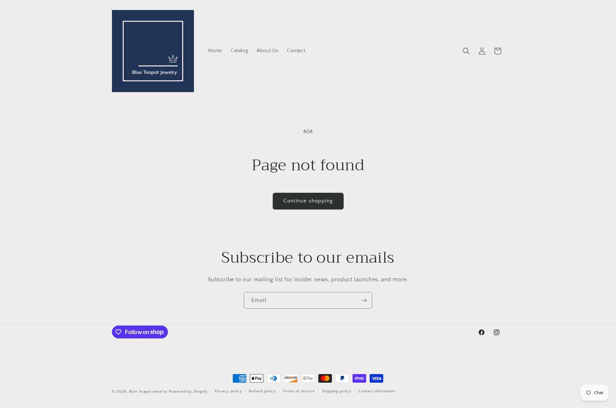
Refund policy (262, 391)
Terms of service (299, 391)
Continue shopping (308, 201)
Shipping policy (336, 391)
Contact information (376, 391)
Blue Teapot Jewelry (148, 391)
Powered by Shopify (188, 391)
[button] (466, 51)
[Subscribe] (364, 300)
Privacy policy (228, 391)
